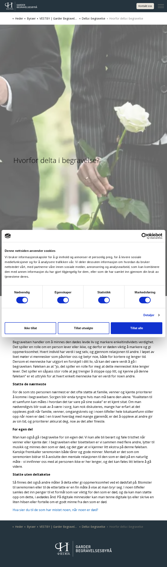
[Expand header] (161, 6)
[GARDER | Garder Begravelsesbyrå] (21, 6)
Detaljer (149, 315)
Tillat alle (136, 328)
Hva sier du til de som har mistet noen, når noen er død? (55, 510)
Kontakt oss (145, 6)
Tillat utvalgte (83, 328)
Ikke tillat (30, 328)
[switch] (63, 300)
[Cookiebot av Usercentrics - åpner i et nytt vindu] (144, 236)
